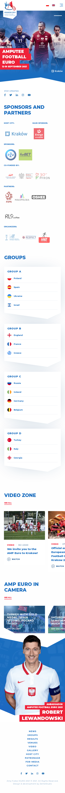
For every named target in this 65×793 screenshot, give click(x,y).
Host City (32, 754)
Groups (32, 735)
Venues (33, 742)
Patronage (32, 758)
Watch (16, 559)
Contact (32, 765)
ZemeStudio (46, 784)
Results (32, 739)
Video (32, 746)
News (32, 731)
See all (8, 503)
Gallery (32, 750)
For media (32, 761)
